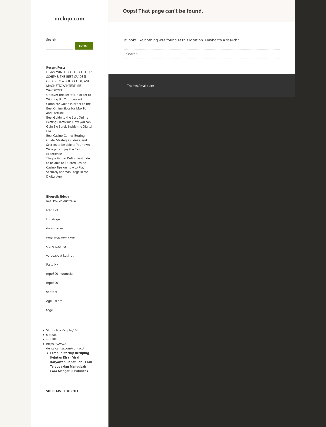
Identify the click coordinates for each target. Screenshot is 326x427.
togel (50, 310)
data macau (54, 228)
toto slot (52, 210)
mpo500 (52, 283)
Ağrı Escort (54, 301)
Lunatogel (53, 219)
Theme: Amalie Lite (140, 86)
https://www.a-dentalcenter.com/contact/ (65, 346)
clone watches (56, 246)
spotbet (51, 292)
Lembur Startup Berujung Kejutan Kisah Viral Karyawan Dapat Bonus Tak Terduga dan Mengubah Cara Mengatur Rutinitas (71, 362)
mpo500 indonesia (59, 274)
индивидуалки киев (60, 237)
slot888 (51, 335)
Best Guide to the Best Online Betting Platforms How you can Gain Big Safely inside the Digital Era (69, 124)
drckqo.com (70, 18)
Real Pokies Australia (61, 201)
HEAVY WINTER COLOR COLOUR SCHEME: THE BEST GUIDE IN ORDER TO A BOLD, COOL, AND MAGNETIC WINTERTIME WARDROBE (69, 81)
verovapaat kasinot (60, 255)
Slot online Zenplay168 (62, 330)
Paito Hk (52, 264)
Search (51, 39)
